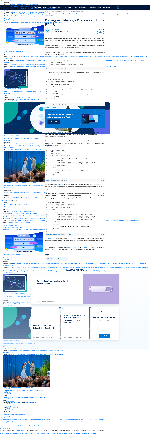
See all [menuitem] (6, 10)
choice (59, 132)
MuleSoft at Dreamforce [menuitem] (26, 149)
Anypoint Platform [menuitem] (9, 204)
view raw (102, 68)
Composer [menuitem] (17, 204)
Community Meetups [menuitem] (52, 354)
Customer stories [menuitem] (27, 144)
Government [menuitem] (24, 64)
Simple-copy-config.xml (51, 68)
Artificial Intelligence (55, 7)
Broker (17, 19)
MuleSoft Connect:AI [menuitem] (14, 149)
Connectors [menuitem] (27, 6)
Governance (7, 21)
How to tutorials (49, 15)
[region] (75, 62)
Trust (17, 425)
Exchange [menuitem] (21, 6)
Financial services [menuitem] (16, 64)
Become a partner (31, 402)
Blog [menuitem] (55, 350)
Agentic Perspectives (80, 7)
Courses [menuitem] (11, 97)
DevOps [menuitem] (24, 66)
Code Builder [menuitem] (14, 6)
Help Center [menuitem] (12, 101)
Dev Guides (67, 7)
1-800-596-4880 (13, 407)
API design (50, 259)
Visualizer (21, 21)
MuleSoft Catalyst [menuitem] (20, 99)
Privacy (13, 425)
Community (16, 192)
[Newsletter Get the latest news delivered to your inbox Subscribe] (104, 339)
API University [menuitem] (60, 350)
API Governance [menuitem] (29, 8)
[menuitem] (25, 4)
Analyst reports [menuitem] (27, 146)
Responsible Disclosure (28, 425)
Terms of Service (7, 425)
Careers (8, 422)
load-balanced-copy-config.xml (53, 234)
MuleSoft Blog (36, 8)
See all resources (9, 147)
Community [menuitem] (19, 144)
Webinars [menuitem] (11, 146)
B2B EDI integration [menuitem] (16, 66)
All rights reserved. (21, 430)
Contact (20, 425)
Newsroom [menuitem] (34, 348)
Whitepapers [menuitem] (38, 350)
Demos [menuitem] (17, 146)
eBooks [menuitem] (32, 350)
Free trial (6, 206)
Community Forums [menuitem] (21, 101)
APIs (99, 7)
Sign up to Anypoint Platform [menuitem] (18, 12)
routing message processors (53, 42)
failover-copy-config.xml (51, 180)
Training (21, 192)
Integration (106, 7)
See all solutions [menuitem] (9, 68)
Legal (1, 425)
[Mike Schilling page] (47, 30)
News (44, 7)
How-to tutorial (62, 259)
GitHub (66, 68)
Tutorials (26, 192)
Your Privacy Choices (5, 428)
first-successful (59, 184)
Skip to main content (6, 1)
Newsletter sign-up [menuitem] (42, 348)
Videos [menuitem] (21, 146)
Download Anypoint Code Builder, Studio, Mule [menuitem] (39, 12)
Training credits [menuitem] (26, 97)
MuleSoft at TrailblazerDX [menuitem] (39, 354)
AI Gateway (14, 21)
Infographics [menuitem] (45, 350)
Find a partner (16, 197)
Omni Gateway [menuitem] (21, 8)
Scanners (12, 19)
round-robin (51, 238)
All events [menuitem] (61, 354)
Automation (92, 7)
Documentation (32, 397)
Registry (6, 19)
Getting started (8, 192)
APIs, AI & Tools (41, 397)
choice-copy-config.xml (51, 104)
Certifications (17, 97)
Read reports (53, 121)
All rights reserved (83, 421)
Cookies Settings (38, 425)
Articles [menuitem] (51, 350)
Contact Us (4, 200)
